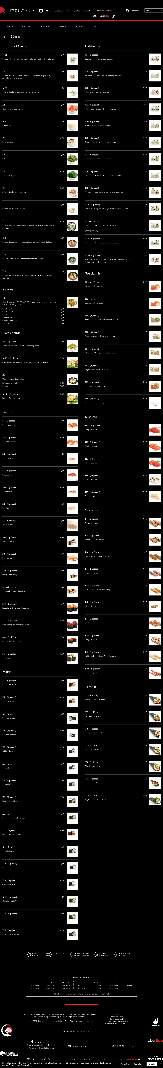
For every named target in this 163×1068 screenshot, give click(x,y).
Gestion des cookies (117, 1019)
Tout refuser (138, 1064)
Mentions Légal (117, 1017)
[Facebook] (129, 1046)
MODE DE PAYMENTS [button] (81, 1059)
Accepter (152, 1064)
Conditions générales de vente (117, 1023)
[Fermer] (160, 1064)
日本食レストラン (21, 10)
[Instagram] (133, 1046)
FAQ (117, 1014)
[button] (48, 10)
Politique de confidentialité (117, 1021)
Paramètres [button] (125, 1064)
